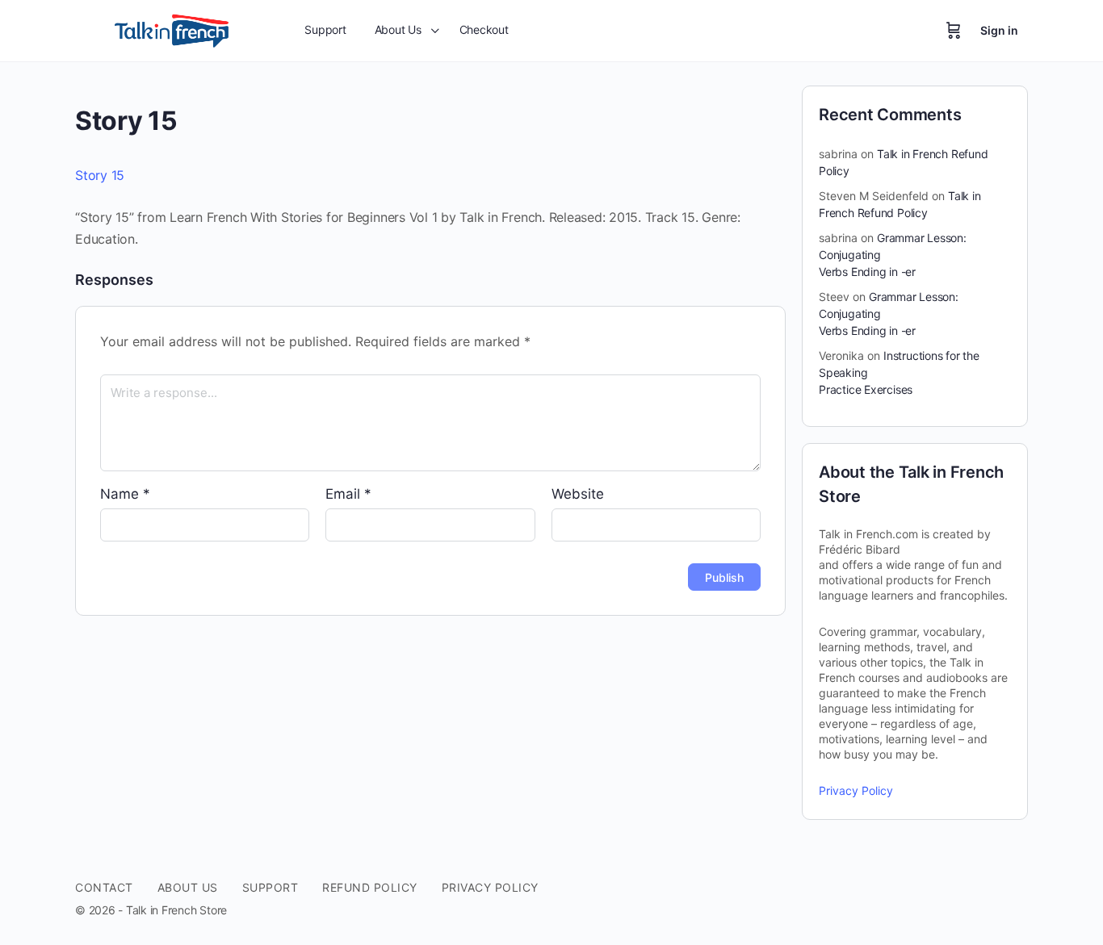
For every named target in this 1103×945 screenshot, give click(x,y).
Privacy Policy (856, 790)
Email (348, 494)
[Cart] (953, 30)
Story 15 (99, 175)
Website (578, 494)
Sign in (999, 30)
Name (125, 494)
